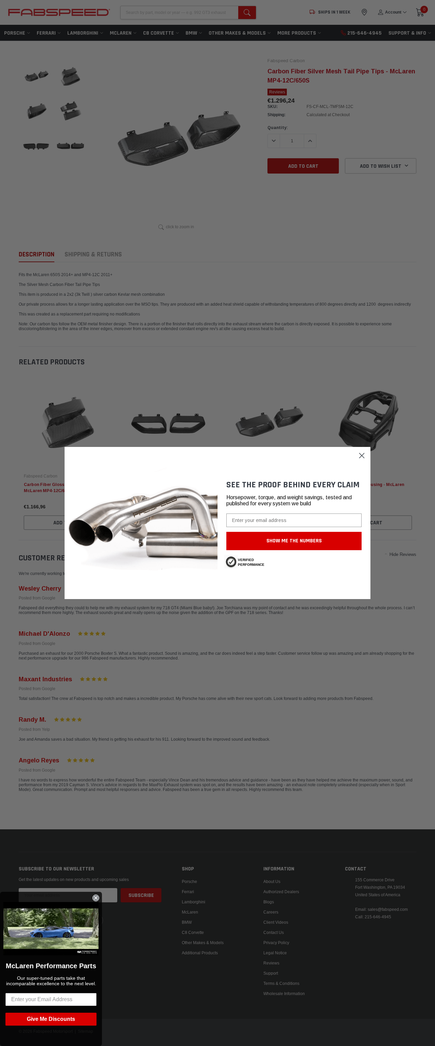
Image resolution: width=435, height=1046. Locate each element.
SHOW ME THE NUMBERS (294, 540)
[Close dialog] (362, 456)
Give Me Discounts (51, 1019)
